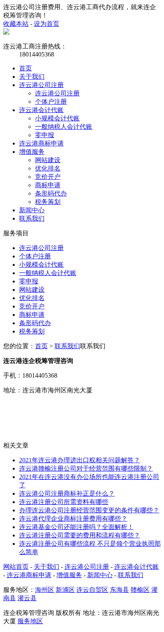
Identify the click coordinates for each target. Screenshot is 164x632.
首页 (25, 68)
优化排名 (48, 168)
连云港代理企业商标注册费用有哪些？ (73, 518)
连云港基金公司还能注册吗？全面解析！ (76, 526)
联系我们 (32, 218)
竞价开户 (48, 176)
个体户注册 (51, 101)
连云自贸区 (92, 589)
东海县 (119, 589)
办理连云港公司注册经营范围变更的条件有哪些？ (89, 510)
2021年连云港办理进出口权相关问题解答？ (79, 460)
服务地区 (30, 621)
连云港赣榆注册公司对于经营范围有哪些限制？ (86, 468)
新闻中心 (32, 210)
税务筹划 (48, 201)
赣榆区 (140, 589)
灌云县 (27, 598)
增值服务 (32, 151)
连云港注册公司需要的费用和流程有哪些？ (79, 535)
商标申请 (48, 185)
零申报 (44, 135)
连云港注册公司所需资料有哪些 (63, 501)
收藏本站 (16, 23)
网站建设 (48, 160)
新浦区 (65, 589)
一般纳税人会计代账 (63, 126)
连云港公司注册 (41, 84)
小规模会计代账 (57, 118)
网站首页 (16, 566)
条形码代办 (51, 193)
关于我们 (32, 76)
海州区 (44, 589)
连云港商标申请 (41, 143)
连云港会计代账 (41, 110)
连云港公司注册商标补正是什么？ (67, 493)
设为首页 (46, 23)
